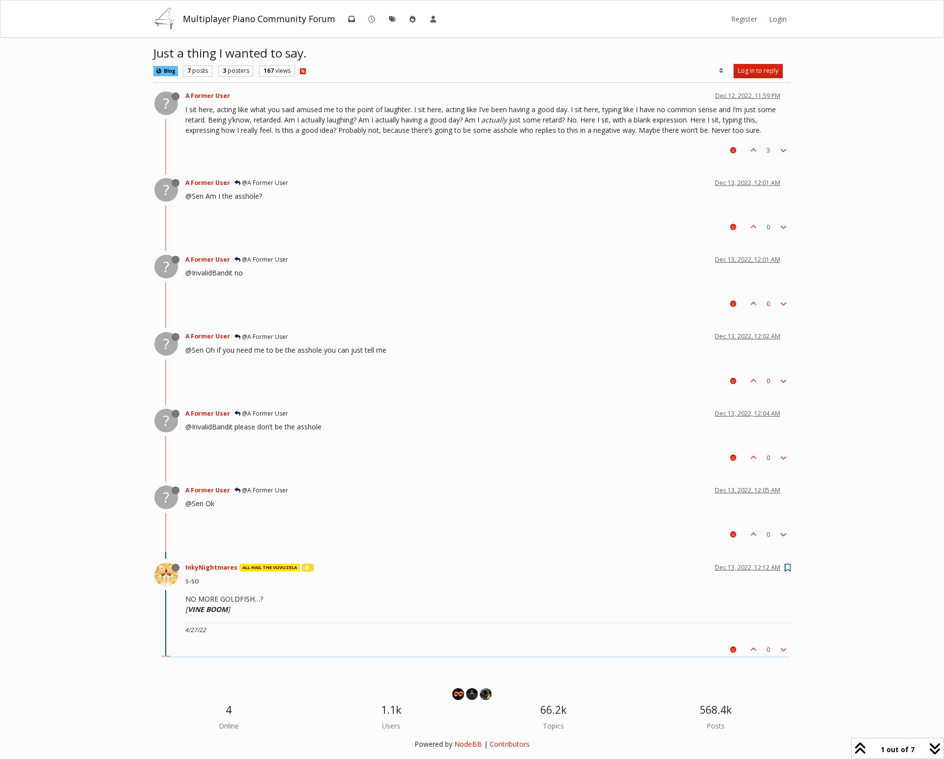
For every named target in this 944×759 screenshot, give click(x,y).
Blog (169, 70)
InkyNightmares (211, 567)
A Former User (207, 95)
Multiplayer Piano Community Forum (259, 19)
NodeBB (468, 744)
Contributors (510, 744)
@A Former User (264, 183)
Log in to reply (758, 70)
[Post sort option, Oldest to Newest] (721, 71)
